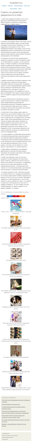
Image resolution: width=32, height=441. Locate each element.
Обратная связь (5, 439)
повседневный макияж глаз (18, 192)
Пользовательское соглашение (11, 435)
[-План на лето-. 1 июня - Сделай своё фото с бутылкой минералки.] (16, 210)
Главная (4, 5)
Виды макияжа (18, 5)
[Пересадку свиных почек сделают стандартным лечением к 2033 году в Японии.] (16, 321)
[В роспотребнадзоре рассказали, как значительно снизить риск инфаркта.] (16, 273)
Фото (19, 8)
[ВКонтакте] (10, 196)
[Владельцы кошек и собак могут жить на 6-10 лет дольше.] (16, 305)
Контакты (4, 435)
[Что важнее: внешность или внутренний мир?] (16, 355)
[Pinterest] (16, 196)
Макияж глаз (16, 3)
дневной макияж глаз (9, 192)
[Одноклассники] (22, 196)
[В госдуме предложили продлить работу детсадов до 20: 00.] (16, 226)
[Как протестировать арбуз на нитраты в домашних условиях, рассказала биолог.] (16, 242)
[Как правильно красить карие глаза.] (16, 258)
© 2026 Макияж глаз (5, 433)
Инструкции (13, 8)
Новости (10, 5)
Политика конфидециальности (7, 437)
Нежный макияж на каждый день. (11, 404)
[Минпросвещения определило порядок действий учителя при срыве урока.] (16, 370)
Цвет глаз (27, 5)
